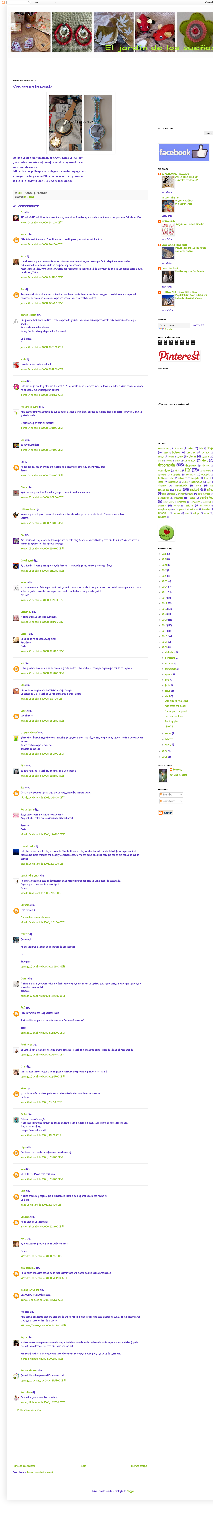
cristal (160, 461)
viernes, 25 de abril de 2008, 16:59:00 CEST (42, 673)
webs (206, 513)
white (23, 1088)
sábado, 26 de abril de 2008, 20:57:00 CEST (42, 893)
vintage (196, 513)
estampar (190, 474)
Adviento (179, 448)
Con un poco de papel (176, 711)
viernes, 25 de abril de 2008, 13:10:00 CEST (42, 571)
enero (168, 744)
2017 (164, 598)
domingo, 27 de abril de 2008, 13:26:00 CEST (43, 996)
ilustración (173, 482)
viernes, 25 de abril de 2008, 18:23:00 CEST (42, 721)
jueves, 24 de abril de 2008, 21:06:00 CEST (42, 395)
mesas (199, 485)
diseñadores (164, 470)
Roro (23, 381)
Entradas (167, 794)
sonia (23, 359)
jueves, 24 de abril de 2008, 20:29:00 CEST (42, 369)
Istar (23, 1066)
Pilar (23, 765)
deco (205, 460)
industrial (185, 482)
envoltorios (176, 475)
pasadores (163, 498)
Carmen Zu (26, 612)
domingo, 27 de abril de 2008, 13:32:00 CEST (43, 1033)
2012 (164, 625)
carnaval (205, 453)
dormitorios (162, 475)
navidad (194, 489)
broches (191, 452)
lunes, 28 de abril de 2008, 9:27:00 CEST (41, 1135)
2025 (164, 554)
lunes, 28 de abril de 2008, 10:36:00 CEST (42, 1157)
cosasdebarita (28, 846)
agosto (169, 674)
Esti (22, 787)
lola (22, 663)
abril (167, 696)
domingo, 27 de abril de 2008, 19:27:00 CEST (43, 1076)
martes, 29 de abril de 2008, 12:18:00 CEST (42, 1226)
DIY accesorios (205, 471)
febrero (169, 739)
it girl (209, 482)
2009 (165, 642)
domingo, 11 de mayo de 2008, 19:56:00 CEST (43, 1380)
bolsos (176, 452)
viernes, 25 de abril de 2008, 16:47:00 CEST (42, 622)
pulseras (162, 505)
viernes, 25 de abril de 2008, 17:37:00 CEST (42, 699)
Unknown (25, 905)
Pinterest (181, 502)
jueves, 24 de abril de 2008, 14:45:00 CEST (41, 244)
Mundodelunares (29, 1370)
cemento (171, 457)
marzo (168, 733)
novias (164, 494)
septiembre (171, 669)
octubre (169, 663)
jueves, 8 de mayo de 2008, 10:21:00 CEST (42, 1359)
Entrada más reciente (24, 1466)
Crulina (24, 978)
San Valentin (205, 506)
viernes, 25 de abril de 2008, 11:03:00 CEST (42, 548)
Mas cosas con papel (175, 706)
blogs (210, 448)
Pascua (192, 498)
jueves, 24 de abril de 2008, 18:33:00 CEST (42, 347)
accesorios (163, 448)
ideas (160, 482)
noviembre (170, 658)
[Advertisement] (73, 65)
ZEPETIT (25, 934)
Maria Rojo (26, 1392)
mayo (168, 691)
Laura (24, 711)
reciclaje (189, 505)
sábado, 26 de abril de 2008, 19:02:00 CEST (43, 834)
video (187, 513)
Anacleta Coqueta (29, 407)
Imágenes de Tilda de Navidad (189, 224)
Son (23, 685)
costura (205, 456)
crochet (169, 461)
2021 (164, 576)
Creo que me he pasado (176, 701)
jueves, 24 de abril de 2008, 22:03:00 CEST (42, 428)
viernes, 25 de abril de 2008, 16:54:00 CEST (42, 651)
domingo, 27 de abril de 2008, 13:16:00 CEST (43, 966)
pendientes (206, 497)
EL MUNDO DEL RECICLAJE (175, 174)
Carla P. (24, 634)
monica (24, 582)
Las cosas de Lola (174, 716)
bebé (201, 449)
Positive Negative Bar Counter (190, 271)
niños (210, 489)
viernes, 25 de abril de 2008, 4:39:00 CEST (42, 523)
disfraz (178, 471)
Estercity (177, 769)
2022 (164, 570)
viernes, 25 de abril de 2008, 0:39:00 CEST (42, 497)
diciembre (170, 652)
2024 (164, 559)
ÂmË (23, 1008)
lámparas (162, 486)
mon (23, 1169)
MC (22, 535)
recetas (177, 506)
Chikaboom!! (27, 560)
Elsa (23, 212)
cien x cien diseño (170, 268)
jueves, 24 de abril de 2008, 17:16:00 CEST (42, 303)
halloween (182, 478)
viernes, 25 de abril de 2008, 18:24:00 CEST (42, 754)
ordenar (172, 494)
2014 (164, 614)
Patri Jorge (26, 1044)
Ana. (23, 289)
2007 (165, 751)
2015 (164, 609)
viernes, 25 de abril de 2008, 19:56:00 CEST (42, 776)
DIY (188, 470)
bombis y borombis (30, 875)
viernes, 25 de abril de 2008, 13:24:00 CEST (42, 600)
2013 (164, 620)
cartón (161, 457)
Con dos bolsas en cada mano (35, 917)
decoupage (29, 197)
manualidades (181, 485)
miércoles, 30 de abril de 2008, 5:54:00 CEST (43, 1256)
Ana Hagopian (171, 721)
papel (190, 494)
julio (167, 680)
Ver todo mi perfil (178, 775)
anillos (190, 448)
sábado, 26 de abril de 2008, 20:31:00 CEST (43, 864)
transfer (206, 509)
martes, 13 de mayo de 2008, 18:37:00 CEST (43, 1402)
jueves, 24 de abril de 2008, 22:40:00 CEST (42, 450)
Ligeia (24, 1147)
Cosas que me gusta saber (174, 245)
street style (193, 509)
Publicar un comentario (29, 1410)
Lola (23, 1191)
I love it (207, 478)
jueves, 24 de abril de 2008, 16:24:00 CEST (42, 277)
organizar (181, 494)
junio (168, 685)
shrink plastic (179, 510)
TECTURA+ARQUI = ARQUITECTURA (179, 292)
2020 (165, 581)
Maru (23, 1238)
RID (23, 440)
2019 (165, 587)
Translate (169, 329)
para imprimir (204, 494)
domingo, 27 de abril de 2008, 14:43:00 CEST (43, 1055)
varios (177, 513)
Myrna (24, 1337)
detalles (206, 466)
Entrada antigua (139, 1466)
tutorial (162, 513)
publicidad (207, 502)
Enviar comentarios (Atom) (40, 1472)
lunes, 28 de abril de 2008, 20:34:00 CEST (42, 1205)
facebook (205, 475)
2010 (165, 636)
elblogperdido (28, 1268)
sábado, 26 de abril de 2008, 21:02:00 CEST (42, 922)
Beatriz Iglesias (28, 315)
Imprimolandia (168, 221)
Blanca (24, 487)
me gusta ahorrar (170, 197)
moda (178, 489)
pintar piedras (168, 502)
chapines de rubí (29, 732)
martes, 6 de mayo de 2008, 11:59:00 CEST (42, 1300)
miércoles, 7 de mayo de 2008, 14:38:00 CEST (43, 1325)
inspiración (196, 482)
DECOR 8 (169, 726)
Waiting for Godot (30, 1290)
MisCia (24, 1114)
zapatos (162, 517)
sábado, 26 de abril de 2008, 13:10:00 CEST (43, 797)
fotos (172, 478)
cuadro (177, 461)
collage (180, 457)
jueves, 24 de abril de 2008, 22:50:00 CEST (42, 475)
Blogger (130, 1491)
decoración (166, 465)
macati (24, 234)
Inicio (83, 1466)
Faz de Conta (27, 809)
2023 (164, 565)
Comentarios (168, 801)
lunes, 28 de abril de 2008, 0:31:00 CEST (41, 1102)
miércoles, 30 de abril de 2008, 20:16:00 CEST (44, 1278)
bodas (166, 453)
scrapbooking (164, 509)
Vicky (23, 256)
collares (191, 456)
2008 (165, 647)
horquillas (195, 478)
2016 (165, 603)
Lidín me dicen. (28, 509)
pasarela (178, 498)
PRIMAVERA (195, 502)
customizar (189, 460)
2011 (164, 631)
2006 (165, 757)
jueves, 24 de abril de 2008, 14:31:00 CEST (42, 222)
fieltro (161, 478)
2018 (165, 592)
